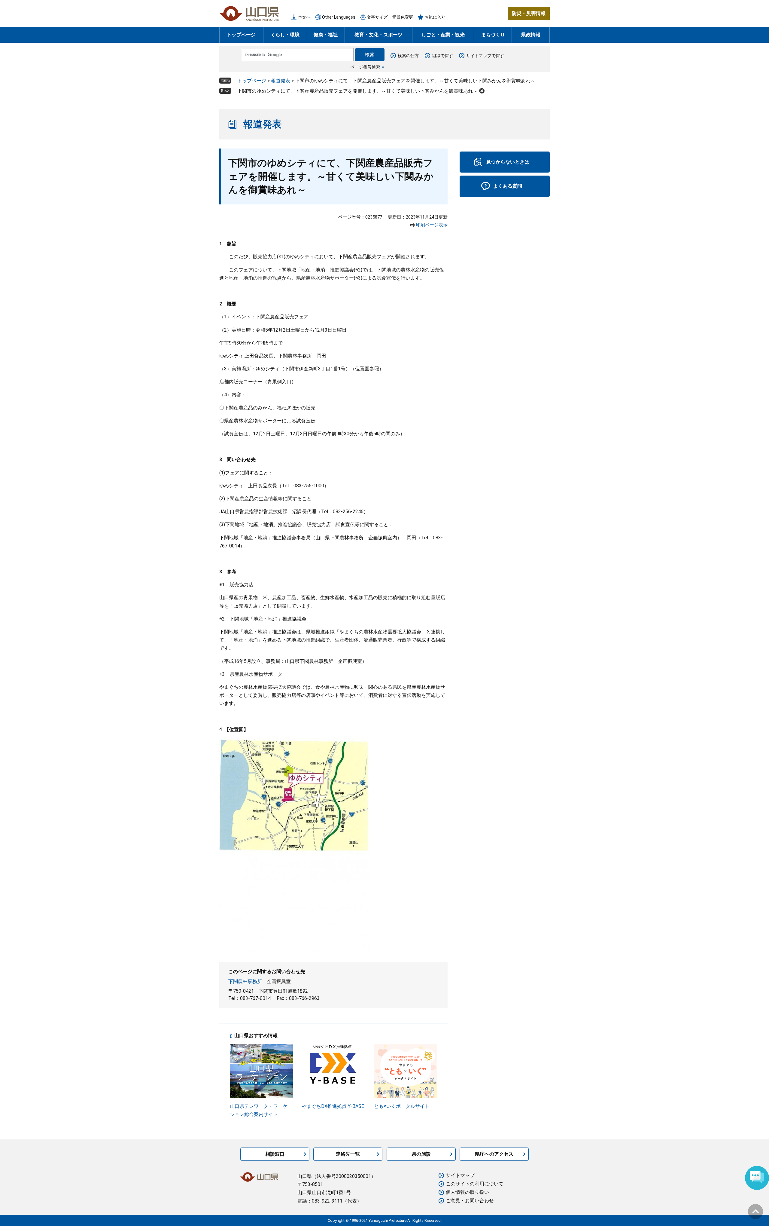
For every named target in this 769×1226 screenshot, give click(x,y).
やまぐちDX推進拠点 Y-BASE (333, 1106)
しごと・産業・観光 (443, 35)
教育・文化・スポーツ (378, 35)
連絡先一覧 (348, 1154)
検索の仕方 (408, 55)
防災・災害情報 (529, 13)
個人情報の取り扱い (467, 1192)
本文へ (304, 17)
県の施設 (421, 1154)
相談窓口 (274, 1154)
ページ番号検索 (365, 67)
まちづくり (493, 35)
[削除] (482, 90)
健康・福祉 (326, 35)
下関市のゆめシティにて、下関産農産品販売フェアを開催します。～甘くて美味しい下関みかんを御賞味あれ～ (357, 91)
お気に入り (434, 17)
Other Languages (338, 17)
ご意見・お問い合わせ (470, 1200)
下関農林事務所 (245, 981)
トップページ (241, 35)
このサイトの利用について (474, 1184)
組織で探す (442, 55)
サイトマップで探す (485, 55)
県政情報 (530, 35)
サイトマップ (460, 1175)
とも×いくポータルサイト (402, 1106)
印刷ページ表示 (432, 225)
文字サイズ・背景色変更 (390, 17)
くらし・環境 (285, 35)
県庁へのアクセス (494, 1154)
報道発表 (280, 81)
